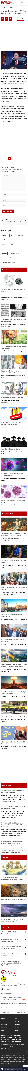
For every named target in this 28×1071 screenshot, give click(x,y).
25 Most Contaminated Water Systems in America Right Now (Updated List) (11, 963)
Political (11, 7)
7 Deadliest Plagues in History (10, 449)
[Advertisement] (14, 36)
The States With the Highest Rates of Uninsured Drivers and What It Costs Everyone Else (13, 825)
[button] (22, 2)
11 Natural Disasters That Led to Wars (13, 899)
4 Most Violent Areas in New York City (13, 717)
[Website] (14, 205)
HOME (4, 7)
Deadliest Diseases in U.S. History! (12, 398)
